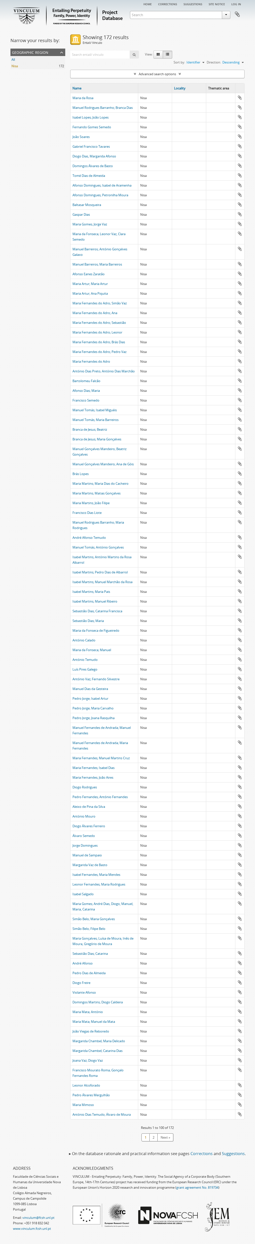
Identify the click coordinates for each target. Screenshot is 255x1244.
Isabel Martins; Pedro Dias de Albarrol (100, 572)
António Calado (83, 640)
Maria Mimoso (83, 1105)
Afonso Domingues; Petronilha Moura (100, 195)
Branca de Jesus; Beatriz (89, 429)
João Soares (81, 137)
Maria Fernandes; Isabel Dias (93, 767)
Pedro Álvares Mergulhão (91, 1095)
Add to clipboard (239, 97)
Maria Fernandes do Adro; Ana (94, 313)
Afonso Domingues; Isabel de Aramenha (101, 185)
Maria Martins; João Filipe (91, 503)
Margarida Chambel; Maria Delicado (98, 1041)
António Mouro (83, 816)
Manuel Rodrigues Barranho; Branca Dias (102, 107)
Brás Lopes (80, 474)
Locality (180, 88)
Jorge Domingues (85, 845)
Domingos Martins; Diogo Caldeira (97, 1002)
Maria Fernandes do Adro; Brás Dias (98, 342)
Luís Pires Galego (84, 669)
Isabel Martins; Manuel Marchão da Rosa (102, 582)
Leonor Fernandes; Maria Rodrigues (98, 884)
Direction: (214, 62)
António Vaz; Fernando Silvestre (96, 679)
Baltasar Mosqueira (86, 205)
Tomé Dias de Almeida (88, 175)
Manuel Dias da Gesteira (90, 689)
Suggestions (193, 3)
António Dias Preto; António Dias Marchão (103, 371)
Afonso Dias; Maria (86, 390)
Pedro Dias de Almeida (89, 973)
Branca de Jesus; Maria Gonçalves (96, 439)
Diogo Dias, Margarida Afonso (94, 156)
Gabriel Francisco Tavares (91, 146)
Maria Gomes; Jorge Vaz (89, 224)
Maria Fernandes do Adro (91, 361)
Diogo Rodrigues (84, 787)
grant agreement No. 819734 (197, 1187)
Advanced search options (157, 74)
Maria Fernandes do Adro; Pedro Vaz (99, 351)
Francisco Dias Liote (87, 512)
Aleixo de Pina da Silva (88, 806)
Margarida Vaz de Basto (89, 865)
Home (147, 3)
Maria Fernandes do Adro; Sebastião (99, 322)
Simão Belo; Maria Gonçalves (93, 919)
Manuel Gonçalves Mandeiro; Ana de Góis (103, 464)
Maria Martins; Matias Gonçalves (96, 493)
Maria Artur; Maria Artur (90, 283)
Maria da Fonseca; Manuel (91, 650)
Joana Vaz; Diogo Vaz (87, 1060)
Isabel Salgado (83, 894)
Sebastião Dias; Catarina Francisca (97, 611)
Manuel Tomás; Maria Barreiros (95, 419)
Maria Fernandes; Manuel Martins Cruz (101, 758)
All (13, 59)
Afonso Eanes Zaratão (88, 274)
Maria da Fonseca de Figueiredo (95, 630)
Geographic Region (30, 52)
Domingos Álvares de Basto (92, 166)
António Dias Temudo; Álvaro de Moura (101, 1114)
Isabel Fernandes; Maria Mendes (96, 874)
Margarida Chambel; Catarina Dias (97, 1050)
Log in (236, 3)
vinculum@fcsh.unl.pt (38, 1217)
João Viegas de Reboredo (90, 1031)
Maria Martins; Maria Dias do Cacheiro (100, 483)
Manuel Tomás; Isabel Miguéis (94, 410)
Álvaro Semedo (83, 835)
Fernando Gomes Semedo (91, 127)
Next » (165, 1137)
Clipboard (237, 14)
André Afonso (82, 963)
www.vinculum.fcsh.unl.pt (32, 1228)
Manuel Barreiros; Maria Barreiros (97, 264)
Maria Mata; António (87, 1012)
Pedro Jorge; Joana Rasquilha (93, 718)
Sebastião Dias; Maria (88, 621)
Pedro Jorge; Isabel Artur (90, 698)
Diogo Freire (81, 982)
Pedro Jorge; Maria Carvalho (93, 708)
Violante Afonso (84, 992)
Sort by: (179, 62)
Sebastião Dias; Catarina (90, 953)
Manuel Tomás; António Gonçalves (98, 547)
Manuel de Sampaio (87, 855)
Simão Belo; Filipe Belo (88, 928)
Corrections (167, 3)
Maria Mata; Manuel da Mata (93, 1021)
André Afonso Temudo (89, 537)
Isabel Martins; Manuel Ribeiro (94, 601)
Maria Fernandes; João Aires (92, 777)
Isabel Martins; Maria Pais (91, 591)
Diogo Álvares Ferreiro (88, 826)
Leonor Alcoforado (86, 1085)
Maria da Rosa (82, 98)
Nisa (14, 66)
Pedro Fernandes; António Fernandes (100, 797)
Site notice (217, 3)
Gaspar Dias (81, 214)
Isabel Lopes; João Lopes (90, 117)
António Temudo (85, 659)
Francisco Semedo (85, 400)
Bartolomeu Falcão (86, 381)
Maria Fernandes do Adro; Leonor (97, 332)
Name (76, 88)
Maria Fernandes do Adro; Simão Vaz (99, 303)
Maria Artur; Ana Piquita (90, 293)
